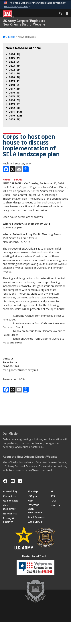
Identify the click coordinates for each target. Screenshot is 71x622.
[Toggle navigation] (65, 13)
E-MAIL (17, 179)
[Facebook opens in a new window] (5, 481)
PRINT (7, 179)
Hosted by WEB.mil (34, 556)
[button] (17, 6)
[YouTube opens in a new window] (13, 481)
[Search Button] (59, 13)
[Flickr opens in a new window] (20, 481)
